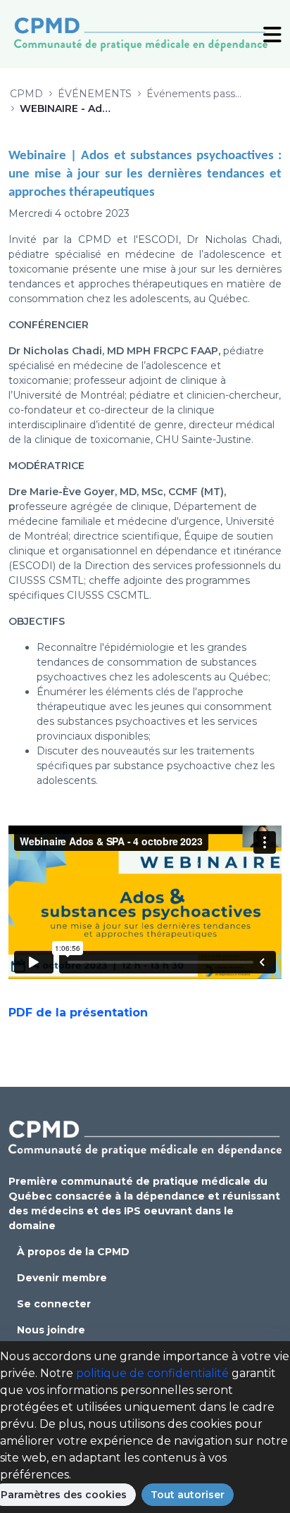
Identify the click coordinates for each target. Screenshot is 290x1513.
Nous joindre (51, 1330)
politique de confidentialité (152, 1373)
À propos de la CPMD (73, 1251)
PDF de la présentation (78, 1012)
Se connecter (54, 1303)
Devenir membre (62, 1277)
